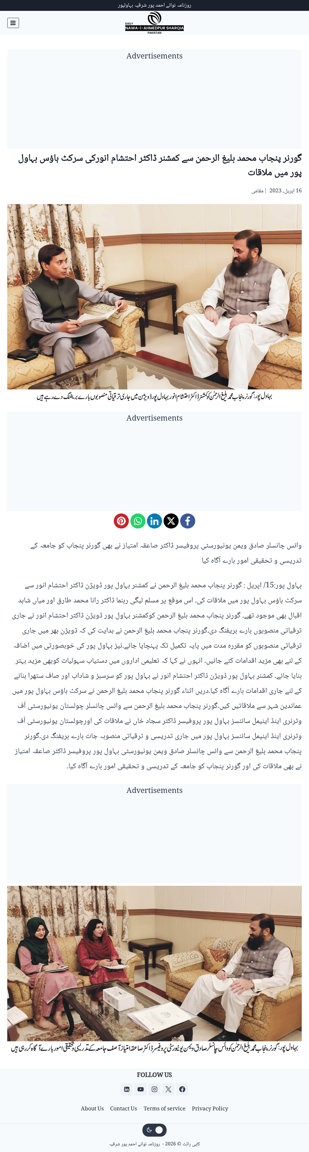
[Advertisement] (154, 107)
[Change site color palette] (154, 1130)
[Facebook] (187, 521)
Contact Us (123, 1109)
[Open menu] (13, 23)
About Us (92, 1109)
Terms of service (165, 1109)
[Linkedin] (127, 1089)
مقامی (257, 191)
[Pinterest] (121, 521)
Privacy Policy (210, 1109)
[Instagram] (154, 1089)
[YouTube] (141, 1089)
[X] (171, 521)
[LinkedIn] (154, 521)
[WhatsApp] (137, 521)
